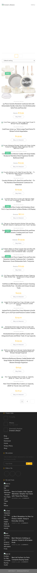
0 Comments (25, 498)
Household (16, 101)
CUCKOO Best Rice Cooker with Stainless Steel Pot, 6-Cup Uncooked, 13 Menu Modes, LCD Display (18, 208)
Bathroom (13, 151)
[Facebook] (6, 473)
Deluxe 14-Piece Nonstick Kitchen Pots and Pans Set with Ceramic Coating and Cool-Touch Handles (18, 232)
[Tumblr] (18, 473)
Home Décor (19, 151)
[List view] (20, 56)
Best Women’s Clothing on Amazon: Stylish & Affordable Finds (22, 540)
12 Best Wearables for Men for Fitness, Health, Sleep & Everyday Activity (22, 519)
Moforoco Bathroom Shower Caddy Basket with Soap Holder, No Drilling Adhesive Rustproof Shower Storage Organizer (18, 360)
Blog (5, 436)
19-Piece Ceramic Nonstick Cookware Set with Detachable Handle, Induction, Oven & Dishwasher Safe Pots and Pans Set (18, 106)
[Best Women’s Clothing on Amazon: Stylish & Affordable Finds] (7, 541)
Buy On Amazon (18, 166)
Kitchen (22, 101)
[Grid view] (16, 56)
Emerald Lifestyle (14, 430)
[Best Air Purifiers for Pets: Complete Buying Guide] (7, 559)
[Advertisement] (18, 29)
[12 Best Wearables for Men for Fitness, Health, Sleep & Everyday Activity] (7, 519)
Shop (5, 448)
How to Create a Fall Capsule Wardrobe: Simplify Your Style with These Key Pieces (22, 494)
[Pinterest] (12, 473)
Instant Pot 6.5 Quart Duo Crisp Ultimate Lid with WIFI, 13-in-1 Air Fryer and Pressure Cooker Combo (18, 311)
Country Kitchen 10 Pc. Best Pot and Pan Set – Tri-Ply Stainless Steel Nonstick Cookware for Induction (18, 182)
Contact (6, 438)
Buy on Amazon (18, 140)
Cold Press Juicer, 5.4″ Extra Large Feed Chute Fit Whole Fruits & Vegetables (18, 130)
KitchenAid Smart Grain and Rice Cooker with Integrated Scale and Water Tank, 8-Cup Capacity (19, 335)
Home (6, 443)
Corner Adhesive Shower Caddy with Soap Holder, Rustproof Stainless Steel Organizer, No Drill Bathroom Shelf (18, 156)
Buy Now (18, 116)
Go (29, 463)
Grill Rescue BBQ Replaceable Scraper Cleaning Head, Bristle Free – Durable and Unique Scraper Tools (18, 286)
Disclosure (7, 441)
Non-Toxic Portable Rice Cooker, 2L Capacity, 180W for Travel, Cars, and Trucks (18, 385)
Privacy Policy (8, 446)
